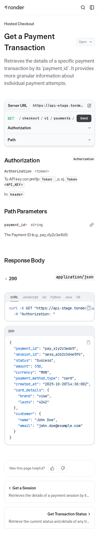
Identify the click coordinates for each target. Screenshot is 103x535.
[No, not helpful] (63, 468)
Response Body (24, 260)
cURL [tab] (14, 297)
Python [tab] (55, 297)
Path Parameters (25, 211)
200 (13, 279)
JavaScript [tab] (30, 297)
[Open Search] (82, 7)
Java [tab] (68, 297)
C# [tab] (78, 297)
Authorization (19, 128)
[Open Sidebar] (91, 7)
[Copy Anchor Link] (44, 160)
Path (12, 140)
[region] (49, 311)
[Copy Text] (89, 308)
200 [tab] (11, 331)
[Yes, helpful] (52, 468)
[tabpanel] (49, 311)
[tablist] (49, 296)
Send (84, 118)
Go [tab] (44, 297)
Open (83, 42)
